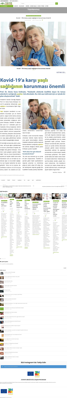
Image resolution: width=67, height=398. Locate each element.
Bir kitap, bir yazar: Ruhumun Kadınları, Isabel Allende (13, 294)
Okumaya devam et (35, 234)
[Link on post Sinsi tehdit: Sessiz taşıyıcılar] (19, 196)
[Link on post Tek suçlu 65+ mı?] (12, 195)
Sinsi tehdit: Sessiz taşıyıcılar (19, 204)
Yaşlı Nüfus (33, 15)
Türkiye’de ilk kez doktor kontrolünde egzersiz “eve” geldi (47, 207)
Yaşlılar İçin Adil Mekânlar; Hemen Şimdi (11, 352)
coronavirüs (3, 180)
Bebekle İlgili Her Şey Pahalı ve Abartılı (10, 312)
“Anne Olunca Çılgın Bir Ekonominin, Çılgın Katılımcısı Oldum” (14, 316)
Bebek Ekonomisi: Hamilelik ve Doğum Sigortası (12, 325)
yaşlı (33, 180)
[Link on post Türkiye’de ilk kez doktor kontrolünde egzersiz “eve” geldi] (47, 196)
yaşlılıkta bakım (38, 180)
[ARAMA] (56, 3)
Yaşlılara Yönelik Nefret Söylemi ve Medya (11, 356)
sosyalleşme (19, 180)
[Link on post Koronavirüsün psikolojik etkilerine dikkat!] (36, 197)
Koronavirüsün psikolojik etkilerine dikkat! (36, 206)
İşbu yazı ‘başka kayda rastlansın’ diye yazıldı (11, 276)
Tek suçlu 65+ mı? (11, 203)
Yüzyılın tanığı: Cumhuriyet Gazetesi (10, 285)
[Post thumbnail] (2, 273)
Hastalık (8, 180)
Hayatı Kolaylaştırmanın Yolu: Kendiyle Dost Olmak (12, 334)
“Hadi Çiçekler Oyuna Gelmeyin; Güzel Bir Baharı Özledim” (14, 307)
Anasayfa (31, 11)
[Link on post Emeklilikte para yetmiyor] (4, 196)
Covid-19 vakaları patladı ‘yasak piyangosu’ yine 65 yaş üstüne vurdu (56, 209)
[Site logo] (6, 3)
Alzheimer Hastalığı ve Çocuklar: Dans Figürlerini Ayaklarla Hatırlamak (16, 330)
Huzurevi (13, 180)
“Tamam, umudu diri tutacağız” (9, 272)
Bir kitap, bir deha (7, 290)
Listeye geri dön (33, 186)
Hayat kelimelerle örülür (8, 281)
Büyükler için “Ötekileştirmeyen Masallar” (11, 343)
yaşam (29, 180)
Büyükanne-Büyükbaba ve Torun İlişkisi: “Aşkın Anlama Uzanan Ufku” (15, 303)
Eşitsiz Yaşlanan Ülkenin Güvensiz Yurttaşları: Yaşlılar (13, 347)
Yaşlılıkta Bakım (38, 15)
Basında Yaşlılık (35, 11)
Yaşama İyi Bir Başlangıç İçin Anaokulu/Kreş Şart (12, 321)
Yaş (24, 180)
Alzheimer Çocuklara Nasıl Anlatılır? (10, 298)
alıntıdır (33, 20)
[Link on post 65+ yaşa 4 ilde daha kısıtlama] (27, 195)
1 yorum (10, 273)
